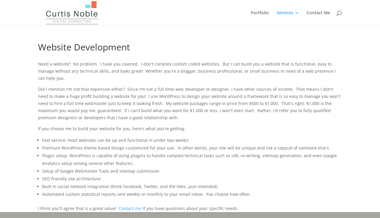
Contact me (130, 208)
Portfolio (260, 13)
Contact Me (318, 13)
